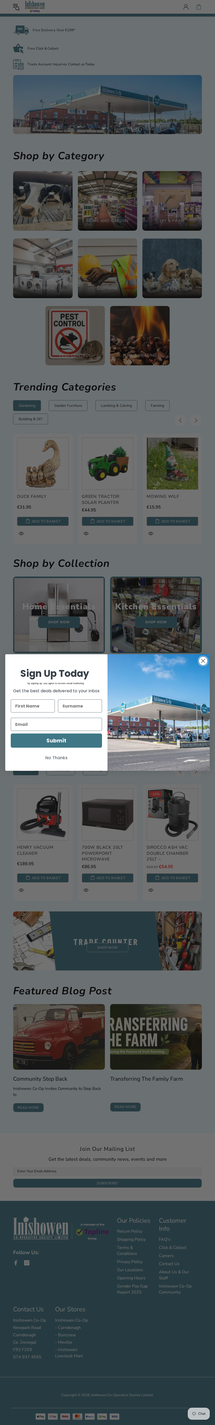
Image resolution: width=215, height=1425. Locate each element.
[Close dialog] (203, 661)
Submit (56, 740)
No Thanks (56, 758)
